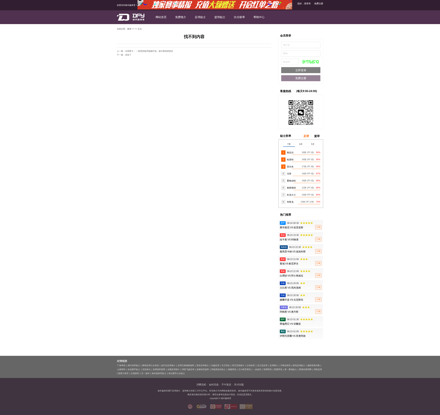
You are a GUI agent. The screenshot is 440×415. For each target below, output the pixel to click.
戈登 (289, 173)
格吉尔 (290, 152)
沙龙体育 (251, 365)
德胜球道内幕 (313, 365)
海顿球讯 (232, 369)
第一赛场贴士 (290, 369)
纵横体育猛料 (203, 369)
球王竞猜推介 (238, 365)
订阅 (318, 227)
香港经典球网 (305, 369)
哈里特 (290, 159)
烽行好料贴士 (134, 365)
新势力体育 (123, 373)
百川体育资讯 (244, 369)
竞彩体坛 (146, 369)
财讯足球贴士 (299, 365)
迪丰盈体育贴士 (159, 373)
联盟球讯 (278, 369)
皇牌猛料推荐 (159, 369)
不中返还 (226, 384)
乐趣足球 (215, 365)
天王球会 (226, 365)
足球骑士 (274, 365)
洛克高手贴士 (134, 369)
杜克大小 (291, 195)
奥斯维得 (291, 188)
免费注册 (318, 3)
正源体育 (135, 373)
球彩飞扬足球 (188, 369)
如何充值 (214, 384)
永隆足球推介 (173, 369)
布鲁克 (290, 202)
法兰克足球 (262, 365)
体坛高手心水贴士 (176, 373)
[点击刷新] (310, 61)
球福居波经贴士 (218, 369)
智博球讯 (267, 369)
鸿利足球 (318, 369)
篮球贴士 (219, 17)
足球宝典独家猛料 (186, 365)
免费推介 (180, 17)
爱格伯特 (291, 180)
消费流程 (201, 384)
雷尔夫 (290, 166)
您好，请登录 (304, 3)
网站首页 (161, 17)
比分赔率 (239, 17)
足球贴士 (200, 17)
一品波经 (257, 369)
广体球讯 (121, 365)
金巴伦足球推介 (168, 365)
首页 (129, 29)
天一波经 (145, 373)
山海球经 (121, 369)
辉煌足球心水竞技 (150, 365)
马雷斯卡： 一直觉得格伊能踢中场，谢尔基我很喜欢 (149, 51)
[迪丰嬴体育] (130, 17)
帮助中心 (259, 17)
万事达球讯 (285, 365)
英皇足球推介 (202, 365)
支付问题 (239, 384)
